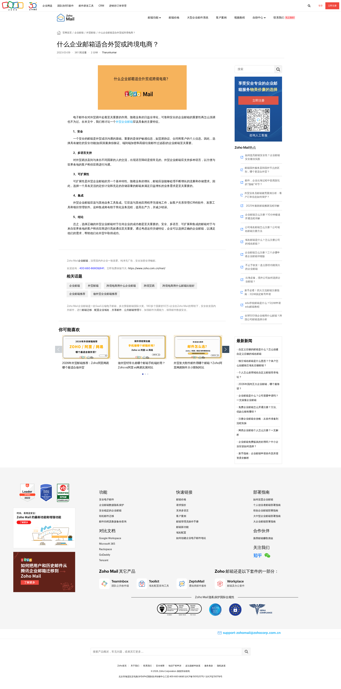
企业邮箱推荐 (77, 293)
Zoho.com (20, 6)
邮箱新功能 (182, 527)
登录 (320, 5)
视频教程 (239, 17)
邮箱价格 (174, 17)
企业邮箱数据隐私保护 (111, 505)
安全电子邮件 (106, 499)
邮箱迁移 (87, 309)
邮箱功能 (153, 17)
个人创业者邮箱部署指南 (267, 505)
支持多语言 (182, 510)
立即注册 (332, 5)
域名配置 (181, 532)
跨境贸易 (149, 285)
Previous (58, 349)
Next (225, 349)
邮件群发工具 (86, 5)
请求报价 (181, 505)
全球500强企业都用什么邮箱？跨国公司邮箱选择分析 (263, 317)
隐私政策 (221, 666)
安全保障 (160, 666)
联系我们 (279, 17)
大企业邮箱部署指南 (264, 521)
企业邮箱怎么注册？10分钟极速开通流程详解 (262, 216)
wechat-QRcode (267, 555)
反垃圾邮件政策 (192, 666)
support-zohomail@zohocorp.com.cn (252, 633)
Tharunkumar (109, 52)
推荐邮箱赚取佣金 (263, 538)
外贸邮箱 (91, 32)
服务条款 (208, 666)
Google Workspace (110, 538)
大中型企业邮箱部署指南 (267, 516)
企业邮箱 (79, 32)
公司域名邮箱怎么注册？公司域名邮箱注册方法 (262, 229)
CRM (101, 5)
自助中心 (258, 17)
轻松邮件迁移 (106, 516)
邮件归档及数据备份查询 (112, 521)
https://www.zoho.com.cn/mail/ (146, 268)
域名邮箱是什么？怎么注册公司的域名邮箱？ (262, 241)
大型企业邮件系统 (197, 17)
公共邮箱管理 (131, 309)
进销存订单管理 (117, 5)
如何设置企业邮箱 (263, 499)
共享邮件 (117, 309)
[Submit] (246, 651)
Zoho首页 (122, 666)
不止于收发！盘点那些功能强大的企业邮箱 (262, 267)
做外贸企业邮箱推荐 (105, 293)
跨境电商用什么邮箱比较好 (178, 285)
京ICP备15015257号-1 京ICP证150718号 (203, 676)
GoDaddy (104, 554)
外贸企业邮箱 (124, 121)
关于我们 (135, 666)
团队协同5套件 (65, 5)
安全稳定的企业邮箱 (110, 510)
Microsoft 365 (107, 543)
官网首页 (67, 32)
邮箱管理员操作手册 (187, 521)
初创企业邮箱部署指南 (265, 510)
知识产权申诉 (175, 666)
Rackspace (105, 549)
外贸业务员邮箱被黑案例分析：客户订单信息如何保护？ (263, 195)
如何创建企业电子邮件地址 (191, 538)
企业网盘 (47, 5)
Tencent (103, 560)
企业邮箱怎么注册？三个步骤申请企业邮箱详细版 (262, 254)
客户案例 (221, 17)
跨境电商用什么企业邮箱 (121, 285)
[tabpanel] (86, 352)
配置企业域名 (101, 309)
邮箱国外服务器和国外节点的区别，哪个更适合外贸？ (262, 169)
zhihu (257, 555)
